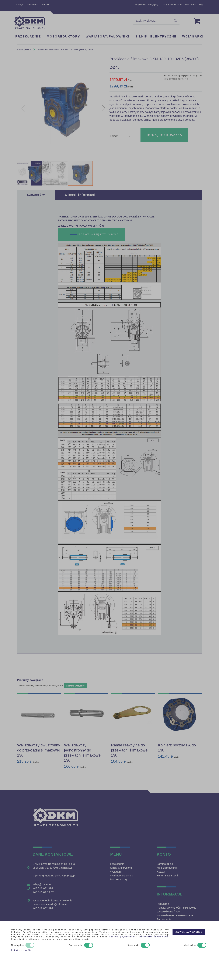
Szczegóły (36, 194)
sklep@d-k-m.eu (42, 884)
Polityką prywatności (122, 936)
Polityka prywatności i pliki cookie (176, 907)
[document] (109, 940)
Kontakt (45, 4)
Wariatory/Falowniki (121, 875)
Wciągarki (116, 871)
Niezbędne (17, 945)
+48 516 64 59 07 (43, 892)
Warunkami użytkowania (154, 936)
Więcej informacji (81, 194)
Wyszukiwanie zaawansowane (175, 915)
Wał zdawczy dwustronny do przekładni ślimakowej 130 (38, 750)
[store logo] (29, 22)
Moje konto (140, 4)
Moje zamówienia (167, 867)
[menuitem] (28, 37)
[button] (23, 108)
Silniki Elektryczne (121, 867)
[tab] (36, 195)
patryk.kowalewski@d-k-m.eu (50, 904)
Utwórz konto (190, 4)
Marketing (190, 945)
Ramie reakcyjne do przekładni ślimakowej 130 (129, 750)
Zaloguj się (153, 4)
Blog (200, 4)
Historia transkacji (167, 875)
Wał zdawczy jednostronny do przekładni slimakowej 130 (82, 752)
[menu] (109, 37)
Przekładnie (117, 863)
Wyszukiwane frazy (168, 911)
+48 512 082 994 (43, 888)
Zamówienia (32, 4)
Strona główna (24, 49)
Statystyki (133, 945)
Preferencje (76, 945)
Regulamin (163, 903)
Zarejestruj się (165, 863)
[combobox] (156, 21)
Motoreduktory (118, 879)
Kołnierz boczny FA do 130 (177, 747)
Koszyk (19, 4)
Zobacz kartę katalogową (99, 234)
